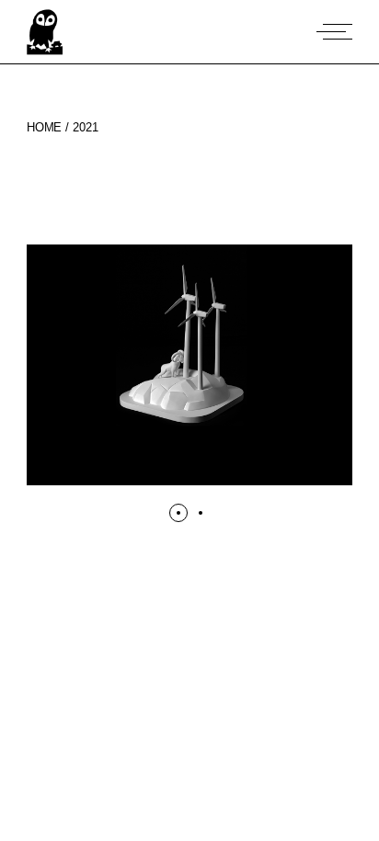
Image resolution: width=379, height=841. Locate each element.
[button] (208, 475)
